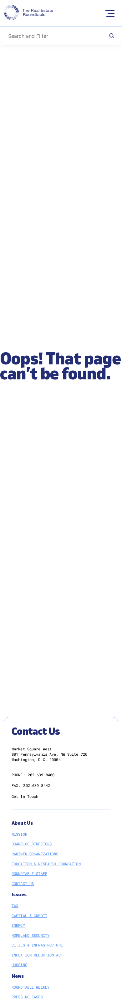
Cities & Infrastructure (37, 944)
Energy (18, 925)
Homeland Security (30, 935)
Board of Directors (32, 843)
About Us (22, 823)
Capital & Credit (29, 915)
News (18, 976)
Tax (15, 905)
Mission (19, 834)
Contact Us (23, 883)
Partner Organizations (35, 853)
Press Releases (27, 996)
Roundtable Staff (29, 873)
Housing (19, 964)
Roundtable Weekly (30, 987)
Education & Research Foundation (46, 863)
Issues (19, 895)
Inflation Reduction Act (37, 954)
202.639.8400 (41, 774)
